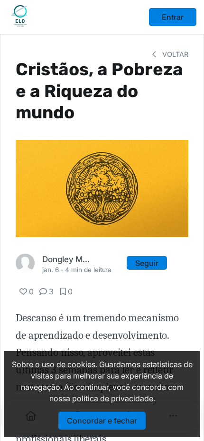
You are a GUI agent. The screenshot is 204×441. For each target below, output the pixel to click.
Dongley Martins (66, 259)
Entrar (173, 17)
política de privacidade (112, 398)
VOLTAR (174, 54)
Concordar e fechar (102, 420)
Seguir (146, 263)
